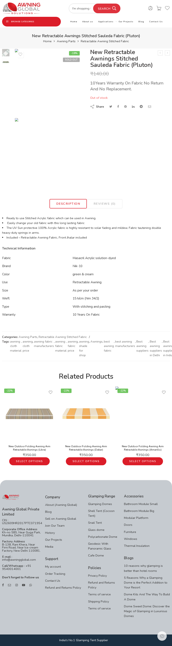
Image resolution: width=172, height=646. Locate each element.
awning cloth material (15, 346)
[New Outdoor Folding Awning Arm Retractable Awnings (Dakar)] (86, 413)
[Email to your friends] (149, 106)
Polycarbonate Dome (102, 537)
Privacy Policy (97, 575)
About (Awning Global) (61, 505)
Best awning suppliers (142, 346)
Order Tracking (55, 574)
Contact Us (156, 21)
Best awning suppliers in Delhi (156, 348)
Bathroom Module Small (141, 504)
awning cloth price (28, 346)
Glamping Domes (100, 504)
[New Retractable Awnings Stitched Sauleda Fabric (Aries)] (160, 52)
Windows (130, 539)
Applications (105, 21)
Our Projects (126, 21)
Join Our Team (55, 525)
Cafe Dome (96, 555)
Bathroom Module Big (139, 511)
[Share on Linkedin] (133, 106)
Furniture (130, 532)
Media (49, 546)
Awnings (96, 341)
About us (87, 21)
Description (68, 204)
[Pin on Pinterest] (125, 106)
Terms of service (99, 594)
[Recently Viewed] (162, 636)
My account (53, 566)
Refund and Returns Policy (63, 587)
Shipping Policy (98, 601)
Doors (128, 525)
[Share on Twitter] (110, 106)
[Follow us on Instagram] (16, 585)
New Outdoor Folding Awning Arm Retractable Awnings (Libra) (29, 448)
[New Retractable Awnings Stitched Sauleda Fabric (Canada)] (167, 52)
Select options (29, 461)
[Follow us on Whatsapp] (30, 585)
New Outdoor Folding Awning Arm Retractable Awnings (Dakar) (86, 448)
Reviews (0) (105, 204)
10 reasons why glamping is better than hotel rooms (143, 568)
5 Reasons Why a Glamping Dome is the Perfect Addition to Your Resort (145, 582)
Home (73, 21)
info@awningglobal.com (19, 560)
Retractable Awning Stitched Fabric (105, 41)
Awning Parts (66, 41)
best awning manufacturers (125, 343)
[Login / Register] (150, 8)
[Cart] (159, 8)
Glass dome (96, 530)
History (50, 533)
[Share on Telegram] (141, 106)
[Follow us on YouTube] (23, 585)
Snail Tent (95, 523)
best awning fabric (109, 346)
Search (104, 9)
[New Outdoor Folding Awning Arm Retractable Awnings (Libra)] (29, 413)
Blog (141, 21)
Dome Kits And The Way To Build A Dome (147, 596)
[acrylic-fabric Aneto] (5, 52)
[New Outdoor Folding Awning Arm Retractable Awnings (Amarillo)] (142, 413)
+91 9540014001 (16, 567)
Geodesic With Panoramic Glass (99, 546)
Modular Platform (136, 518)
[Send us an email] (9, 585)
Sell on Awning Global (60, 519)
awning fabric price (73, 346)
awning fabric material (60, 346)
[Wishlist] (20, 54)
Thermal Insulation (137, 546)
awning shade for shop (84, 348)
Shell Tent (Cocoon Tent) (101, 513)
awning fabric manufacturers (44, 343)
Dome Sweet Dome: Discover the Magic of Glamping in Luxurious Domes (147, 611)
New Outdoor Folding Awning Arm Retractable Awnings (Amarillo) (143, 448)
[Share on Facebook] (118, 106)
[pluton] (48, 151)
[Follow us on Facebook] (3, 585)
